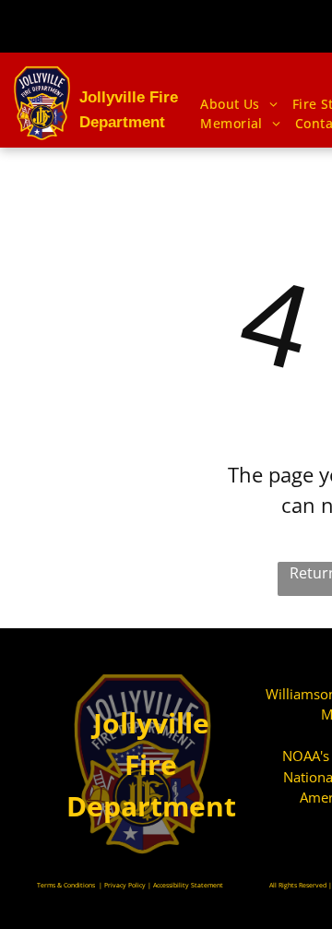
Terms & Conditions (66, 885)
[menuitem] (238, 103)
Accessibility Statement (188, 885)
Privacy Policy (125, 885)
